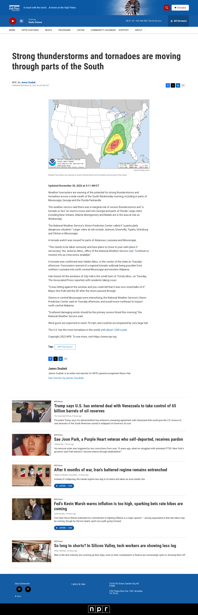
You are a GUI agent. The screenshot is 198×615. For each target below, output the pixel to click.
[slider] (26, 20)
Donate (181, 7)
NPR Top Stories (65, 347)
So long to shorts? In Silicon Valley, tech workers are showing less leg (115, 545)
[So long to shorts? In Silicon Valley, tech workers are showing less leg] (31, 551)
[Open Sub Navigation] (17, 30)
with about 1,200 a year (114, 329)
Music (48, 30)
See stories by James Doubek (66, 378)
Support (124, 30)
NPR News (58, 401)
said (131, 250)
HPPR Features (30, 30)
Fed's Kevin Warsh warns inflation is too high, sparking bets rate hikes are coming (118, 506)
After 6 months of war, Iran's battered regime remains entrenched (110, 469)
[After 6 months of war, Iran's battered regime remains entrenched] (31, 475)
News (12, 30)
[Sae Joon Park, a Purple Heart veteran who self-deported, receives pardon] (31, 445)
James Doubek (28, 82)
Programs (64, 30)
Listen (81, 30)
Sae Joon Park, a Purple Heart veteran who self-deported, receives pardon (118, 439)
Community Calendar (103, 30)
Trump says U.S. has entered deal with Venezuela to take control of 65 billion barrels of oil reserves (115, 408)
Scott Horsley (59, 514)
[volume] (21, 21)
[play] (12, 21)
